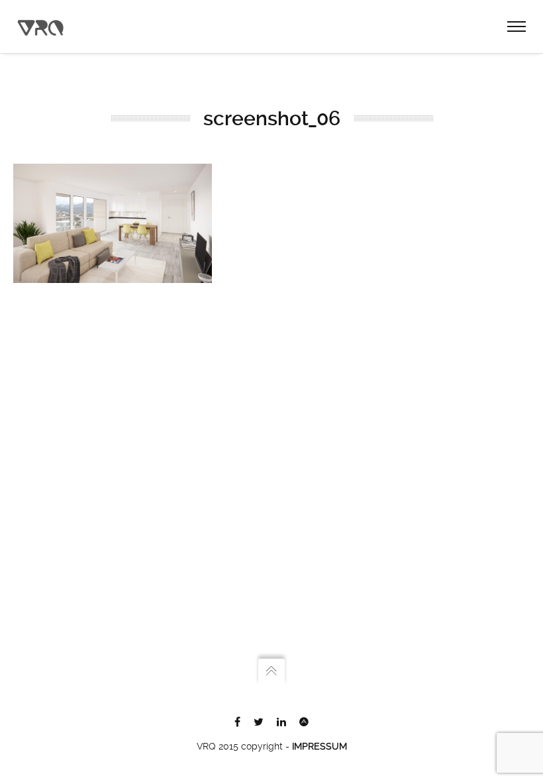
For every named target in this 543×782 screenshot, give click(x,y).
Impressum (319, 746)
